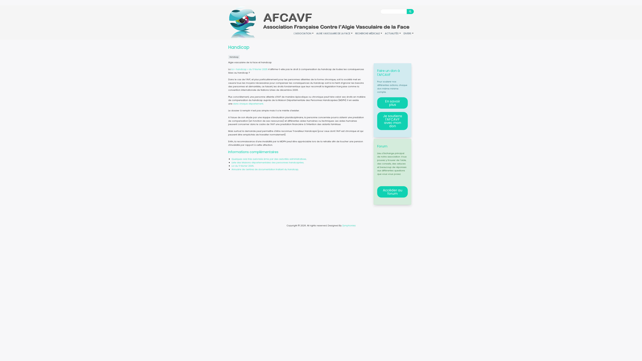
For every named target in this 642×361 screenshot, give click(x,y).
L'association (304, 35)
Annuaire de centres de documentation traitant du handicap (265, 169)
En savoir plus (392, 103)
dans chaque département (248, 103)
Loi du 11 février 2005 (243, 165)
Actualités (393, 35)
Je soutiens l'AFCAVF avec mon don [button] (392, 121)
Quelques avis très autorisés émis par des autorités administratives (269, 159)
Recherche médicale (368, 35)
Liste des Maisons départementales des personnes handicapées (268, 162)
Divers (409, 35)
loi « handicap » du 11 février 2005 (249, 69)
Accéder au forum (392, 192)
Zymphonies (349, 225)
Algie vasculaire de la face (334, 35)
